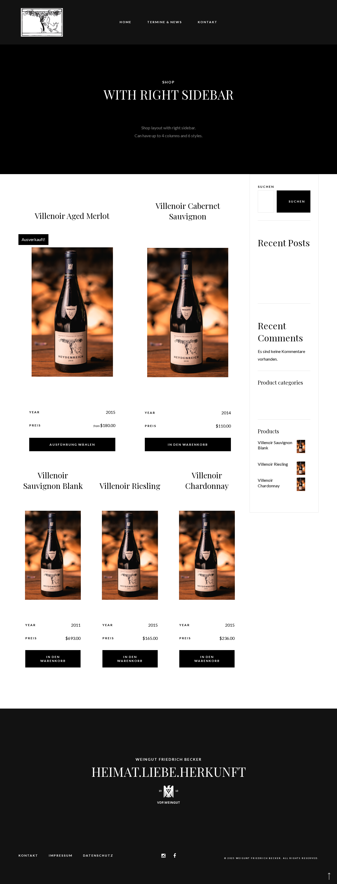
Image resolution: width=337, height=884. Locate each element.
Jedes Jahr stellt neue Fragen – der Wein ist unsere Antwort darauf (283, 283)
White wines (269, 405)
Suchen (266, 187)
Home (125, 22)
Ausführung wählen (72, 444)
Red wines (267, 394)
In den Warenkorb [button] (188, 444)
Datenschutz (98, 855)
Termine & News (164, 22)
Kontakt (207, 22)
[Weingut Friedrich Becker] (42, 22)
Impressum (60, 855)
